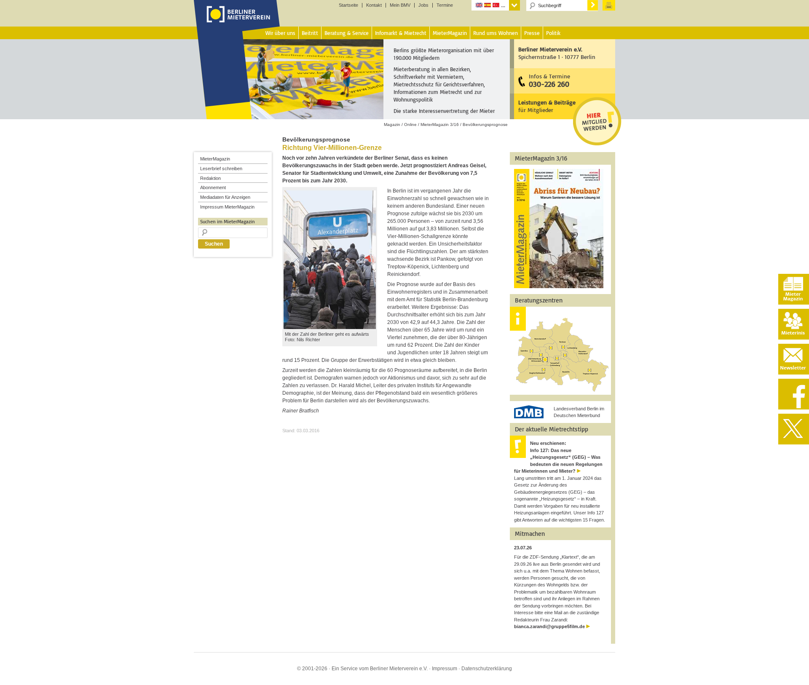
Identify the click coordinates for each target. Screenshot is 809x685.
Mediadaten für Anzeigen (225, 197)
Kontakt (374, 5)
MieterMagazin (215, 158)
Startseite (348, 5)
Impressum (444, 669)
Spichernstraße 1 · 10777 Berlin (556, 52)
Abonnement (213, 187)
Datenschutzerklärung (486, 669)
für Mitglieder (547, 106)
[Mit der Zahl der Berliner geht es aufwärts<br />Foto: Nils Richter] (330, 327)
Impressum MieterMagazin (227, 206)
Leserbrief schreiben (221, 168)
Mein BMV (400, 5)
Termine (445, 5)
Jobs (423, 5)
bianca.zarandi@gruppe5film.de (549, 626)
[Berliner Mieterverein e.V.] (237, 22)
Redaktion (210, 178)
